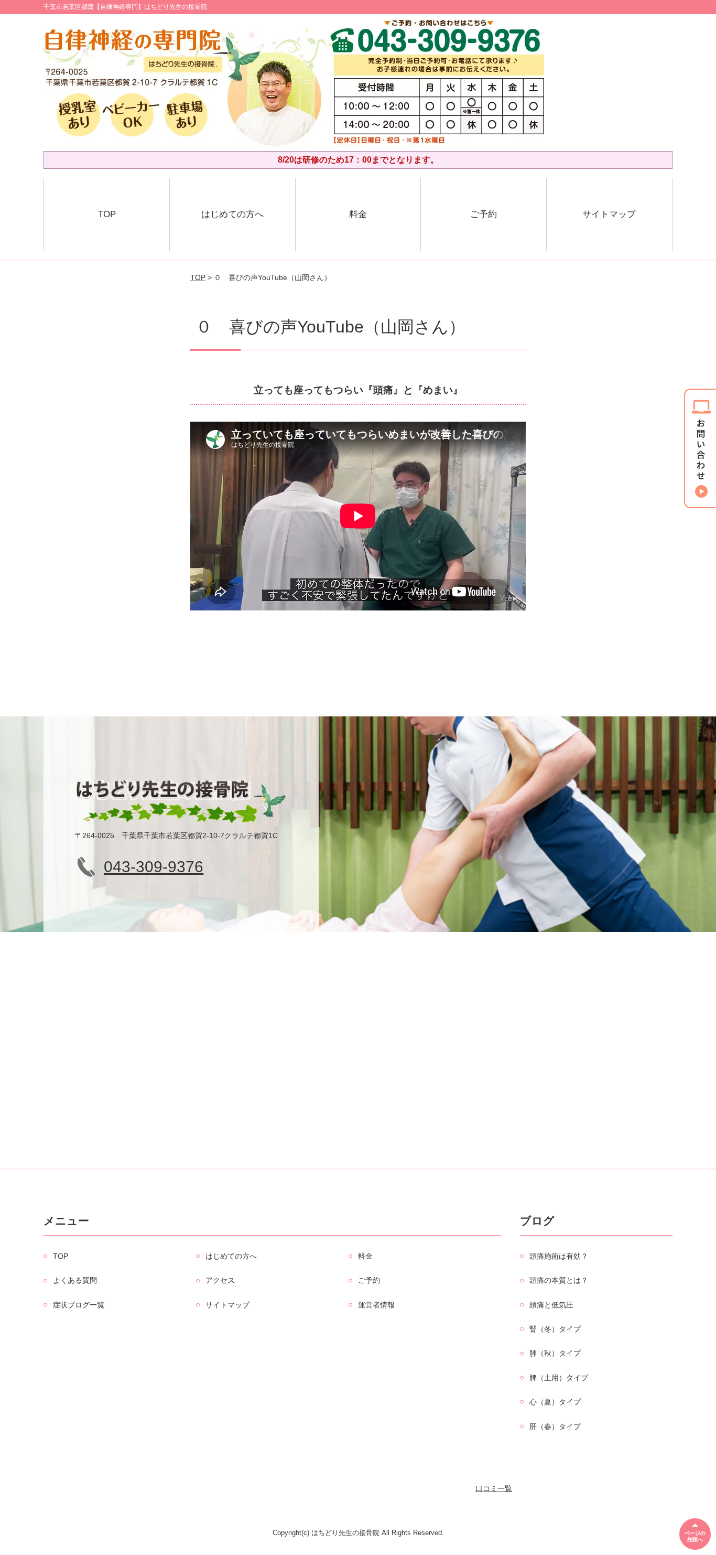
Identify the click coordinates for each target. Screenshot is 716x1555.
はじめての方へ (232, 214)
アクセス (220, 1280)
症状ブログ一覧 (78, 1305)
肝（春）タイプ (555, 1426)
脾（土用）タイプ (558, 1378)
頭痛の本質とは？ (558, 1280)
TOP (107, 214)
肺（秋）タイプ (555, 1353)
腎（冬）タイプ (555, 1329)
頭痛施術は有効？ (558, 1256)
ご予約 (483, 214)
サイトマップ (609, 214)
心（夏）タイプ (555, 1402)
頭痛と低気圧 (551, 1305)
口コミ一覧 (493, 1488)
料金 (358, 214)
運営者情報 (376, 1305)
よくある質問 (75, 1280)
